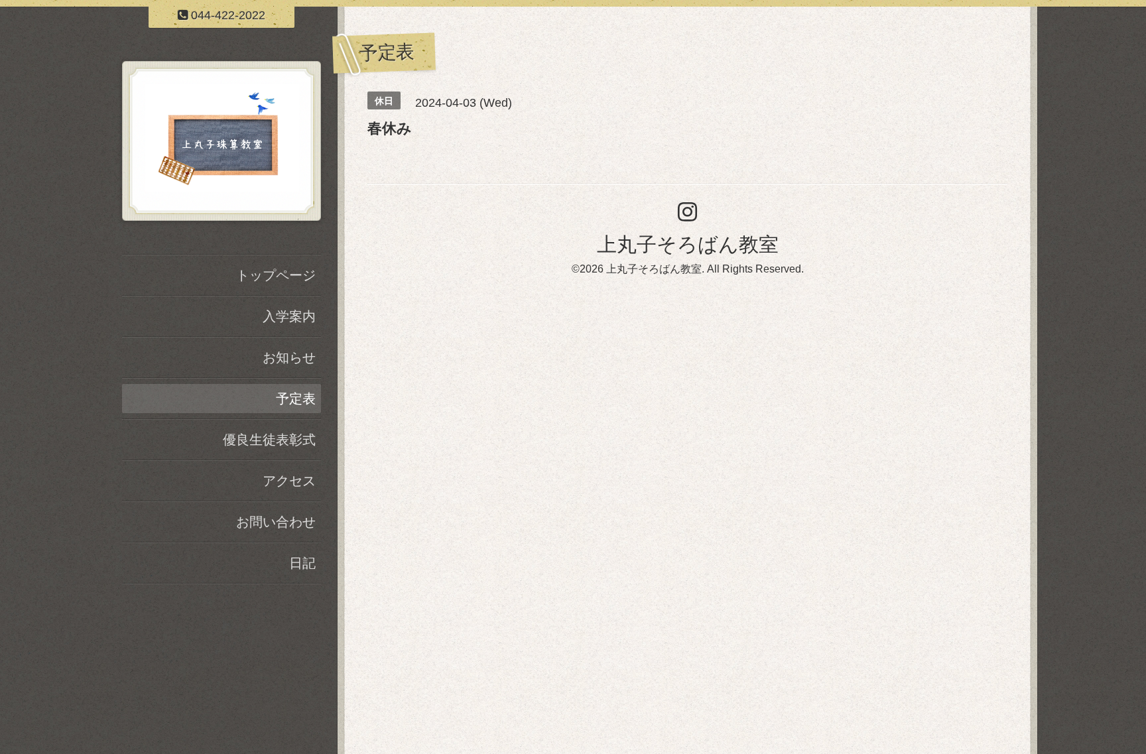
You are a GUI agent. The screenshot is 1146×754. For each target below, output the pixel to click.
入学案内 (289, 316)
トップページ (276, 275)
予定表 (296, 398)
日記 (302, 563)
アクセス (289, 480)
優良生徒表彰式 (269, 439)
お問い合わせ (276, 522)
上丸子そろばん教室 (688, 244)
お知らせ (289, 357)
